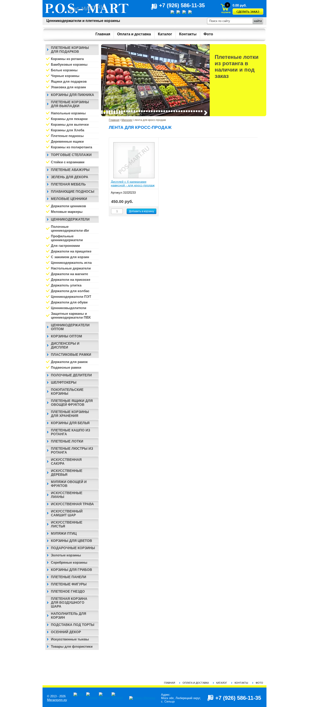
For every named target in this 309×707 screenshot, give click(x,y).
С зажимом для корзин (70, 257)
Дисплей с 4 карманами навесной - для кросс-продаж (132, 183)
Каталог (221, 682)
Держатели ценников (68, 206)
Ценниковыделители (68, 308)
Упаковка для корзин (68, 87)
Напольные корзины (68, 113)
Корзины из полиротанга (71, 147)
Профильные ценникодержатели (67, 238)
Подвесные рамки (66, 367)
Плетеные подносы (67, 136)
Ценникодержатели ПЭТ (71, 296)
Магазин (126, 120)
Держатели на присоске (70, 279)
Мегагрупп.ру (57, 700)
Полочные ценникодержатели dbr (70, 228)
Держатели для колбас (70, 291)
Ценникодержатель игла (71, 263)
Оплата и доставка (196, 682)
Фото (259, 682)
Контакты (241, 682)
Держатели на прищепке (71, 251)
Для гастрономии (65, 246)
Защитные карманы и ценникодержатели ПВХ (71, 315)
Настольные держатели (71, 268)
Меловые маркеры (67, 212)
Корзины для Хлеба (67, 130)
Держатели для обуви (69, 302)
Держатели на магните (69, 274)
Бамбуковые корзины (69, 64)
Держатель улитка (66, 285)
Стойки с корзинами (67, 162)
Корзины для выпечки (70, 124)
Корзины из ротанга (67, 59)
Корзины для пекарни (69, 119)
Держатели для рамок (69, 362)
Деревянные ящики (67, 141)
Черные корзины (65, 76)
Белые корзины (64, 70)
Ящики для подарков (69, 81)
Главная (114, 120)
